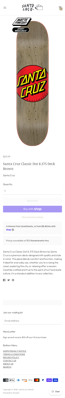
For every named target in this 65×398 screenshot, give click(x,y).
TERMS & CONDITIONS (14, 354)
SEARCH (7, 367)
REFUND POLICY (11, 357)
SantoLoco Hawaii (26, 389)
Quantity (7, 184)
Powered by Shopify (11, 393)
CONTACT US (9, 360)
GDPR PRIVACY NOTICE (14, 351)
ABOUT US (8, 363)
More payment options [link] (32, 217)
